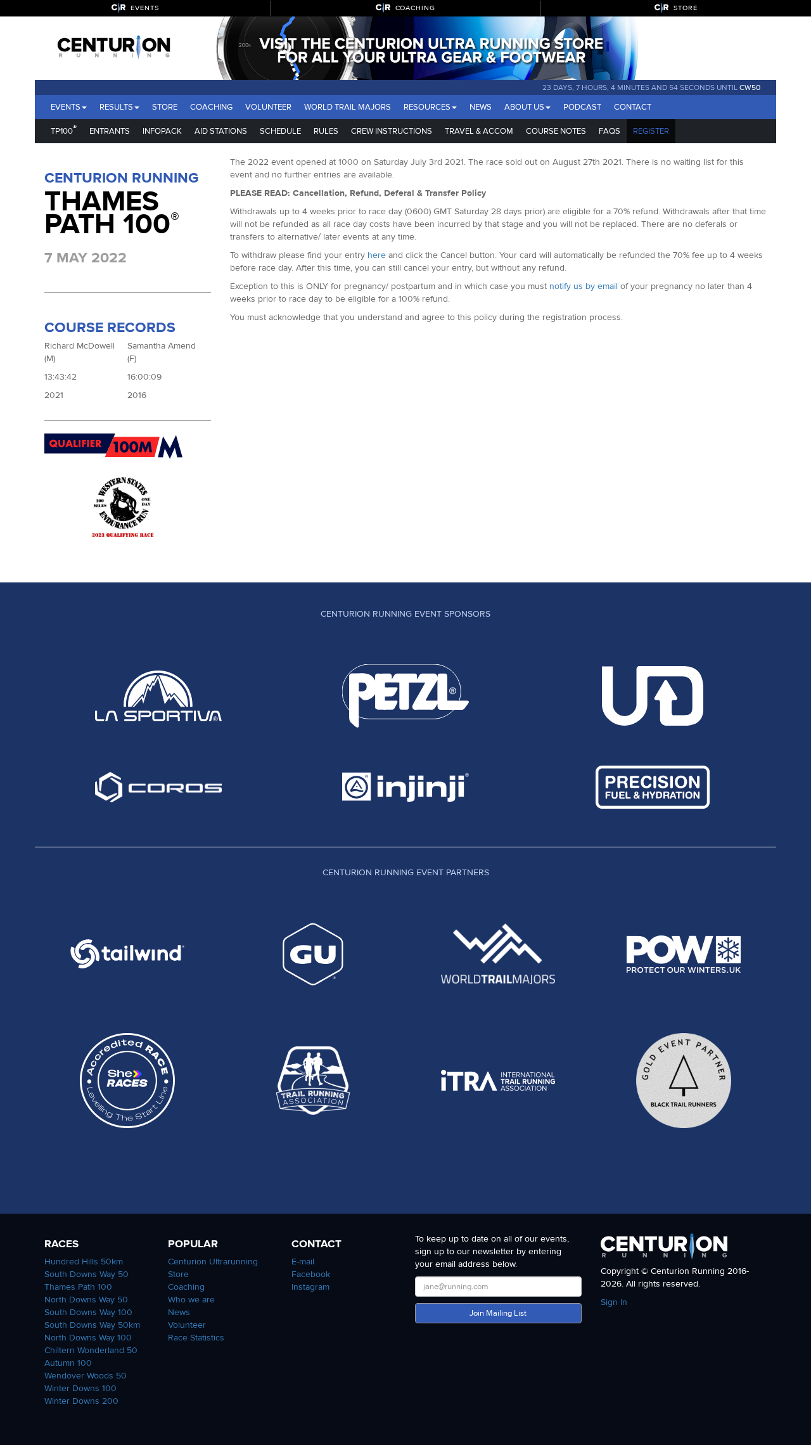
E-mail (302, 1261)
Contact (632, 107)
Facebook (310, 1274)
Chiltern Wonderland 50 (90, 1350)
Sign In (614, 1302)
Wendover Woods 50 (85, 1375)
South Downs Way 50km (92, 1325)
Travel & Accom (479, 131)
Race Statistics (196, 1337)
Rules (326, 131)
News (480, 107)
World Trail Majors (347, 107)
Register (651, 131)
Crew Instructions (391, 131)
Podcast (582, 107)
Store (164, 107)
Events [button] (65, 107)
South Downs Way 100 (88, 1312)
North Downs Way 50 (86, 1299)
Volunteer (268, 107)
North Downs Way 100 (88, 1337)
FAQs (609, 131)
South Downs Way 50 (86, 1274)
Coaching (211, 107)
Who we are (191, 1299)
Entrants (109, 131)
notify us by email (583, 286)
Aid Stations (221, 131)
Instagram (310, 1286)
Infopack (162, 131)
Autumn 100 (68, 1363)
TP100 (64, 129)
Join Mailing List (498, 1313)
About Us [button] (524, 107)
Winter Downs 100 (80, 1388)
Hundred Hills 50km (83, 1261)
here (376, 255)
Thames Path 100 (78, 1286)
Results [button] (116, 107)
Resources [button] (427, 107)
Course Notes (556, 131)
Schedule (280, 131)
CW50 (749, 87)
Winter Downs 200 (81, 1401)
